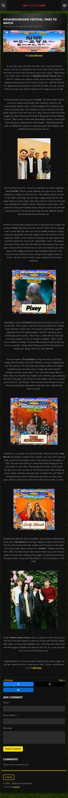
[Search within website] (3, 5)
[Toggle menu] (64, 5)
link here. (37, 668)
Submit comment (13, 749)
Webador (16, 787)
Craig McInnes (36, 55)
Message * (8, 728)
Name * (6, 702)
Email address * (10, 715)
